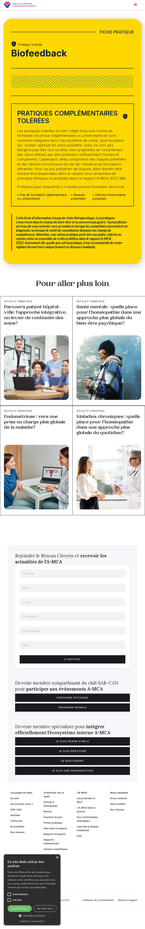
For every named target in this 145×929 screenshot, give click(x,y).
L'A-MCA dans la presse (86, 809)
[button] (32, 916)
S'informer (16, 820)
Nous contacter (118, 798)
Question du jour (53, 817)
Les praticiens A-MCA (86, 800)
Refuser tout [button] (45, 908)
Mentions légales (127, 900)
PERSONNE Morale (72, 707)
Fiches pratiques (53, 822)
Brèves (48, 811)
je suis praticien (72, 751)
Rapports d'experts (55, 834)
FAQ (79, 836)
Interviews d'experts (55, 828)
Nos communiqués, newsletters (88, 819)
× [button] (57, 857)
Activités (15, 815)
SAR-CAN (15, 809)
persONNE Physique (72, 697)
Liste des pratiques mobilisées (88, 828)
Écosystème (17, 826)
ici (123, 178)
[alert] (32, 889)
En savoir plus (38, 887)
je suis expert (72, 760)
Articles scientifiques (55, 849)
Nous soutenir (118, 804)
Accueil (14, 798)
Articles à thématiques (51, 804)
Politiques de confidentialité (98, 900)
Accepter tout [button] (19, 908)
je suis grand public (72, 741)
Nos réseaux (17, 832)
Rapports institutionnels (51, 841)
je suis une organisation (72, 770)
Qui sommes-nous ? (21, 804)
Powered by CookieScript (32, 921)
